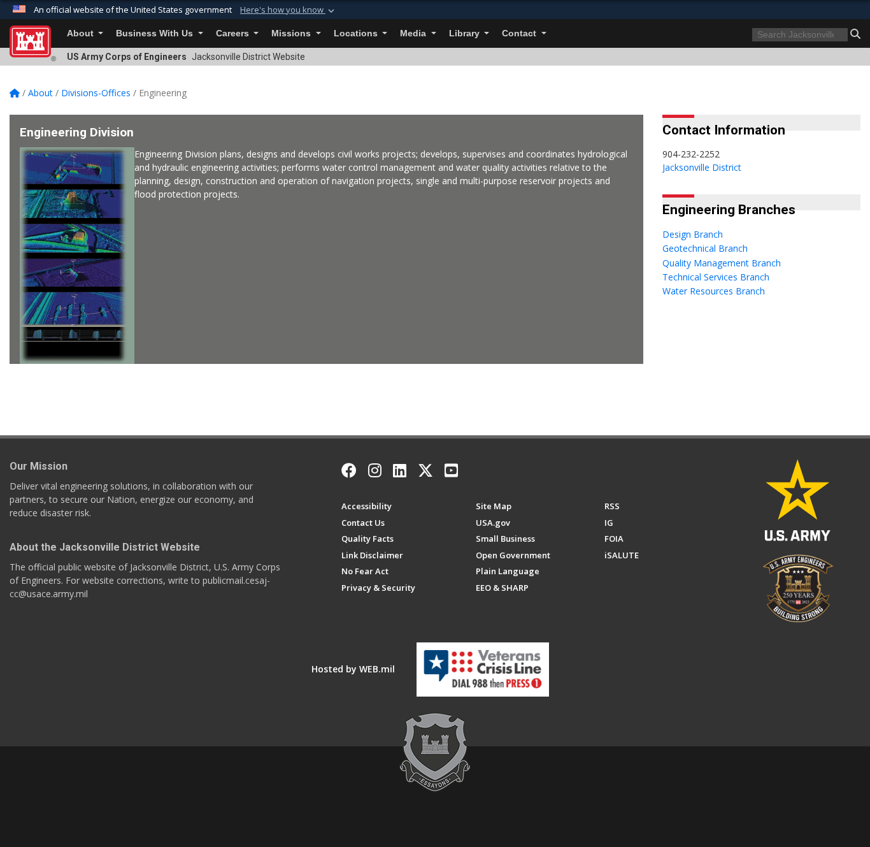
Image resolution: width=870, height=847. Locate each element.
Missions (292, 33)
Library (465, 33)
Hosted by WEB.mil (353, 669)
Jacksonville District (701, 167)
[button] (288, 10)
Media (414, 33)
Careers (234, 33)
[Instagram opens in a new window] (375, 470)
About (81, 33)
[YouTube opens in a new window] (451, 470)
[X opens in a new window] (425, 470)
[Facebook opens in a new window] (349, 470)
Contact (520, 33)
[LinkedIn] (399, 470)
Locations (357, 33)
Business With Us (156, 33)
